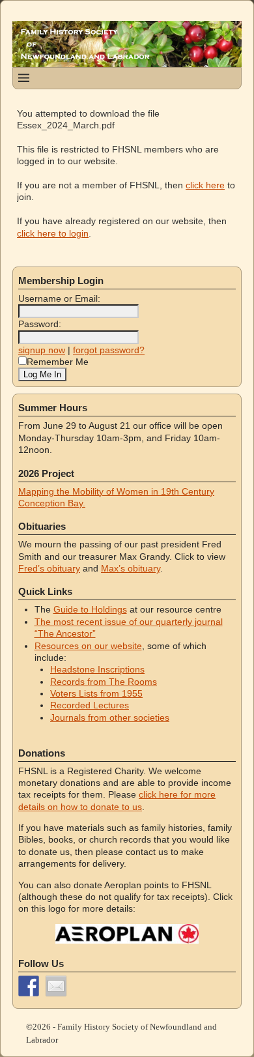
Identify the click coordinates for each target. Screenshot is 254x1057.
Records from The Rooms (103, 681)
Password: (39, 324)
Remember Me (58, 361)
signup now (41, 350)
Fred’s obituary (49, 568)
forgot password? (109, 350)
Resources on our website (88, 646)
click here (205, 185)
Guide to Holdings (90, 609)
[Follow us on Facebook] (28, 986)
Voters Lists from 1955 (96, 693)
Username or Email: (59, 298)
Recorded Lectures (89, 705)
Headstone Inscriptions (97, 669)
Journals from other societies (109, 717)
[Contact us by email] (56, 986)
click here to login (53, 233)
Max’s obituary (130, 568)
